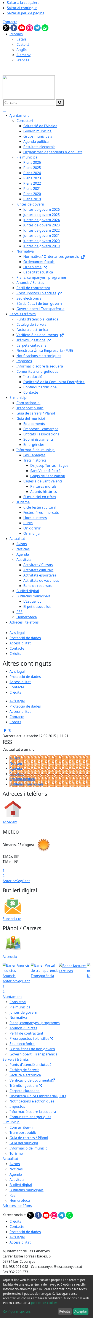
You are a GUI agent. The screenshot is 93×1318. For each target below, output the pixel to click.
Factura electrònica (25, 1075)
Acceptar (80, 1311)
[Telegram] (38, 27)
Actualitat (10, 1158)
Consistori (18, 1001)
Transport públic (23, 1132)
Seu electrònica (22, 1043)
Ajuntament (12, 996)
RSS (13, 1195)
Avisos (15, 758)
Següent (23, 880)
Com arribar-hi (22, 1127)
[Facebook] (14, 27)
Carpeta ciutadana (25, 1090)
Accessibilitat (20, 643)
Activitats (17, 773)
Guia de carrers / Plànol (29, 1137)
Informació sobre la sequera (33, 1111)
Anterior (9, 880)
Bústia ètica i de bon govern (32, 1049)
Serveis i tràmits (16, 1059)
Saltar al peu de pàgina (25, 13)
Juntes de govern (23, 1012)
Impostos (17, 1106)
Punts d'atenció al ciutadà (30, 1064)
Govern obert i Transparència (34, 1054)
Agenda (16, 768)
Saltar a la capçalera (23, 2)
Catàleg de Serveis (24, 1069)
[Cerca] (60, 102)
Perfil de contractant (26, 1033)
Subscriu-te (12, 918)
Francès (22, 60)
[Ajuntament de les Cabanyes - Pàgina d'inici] (29, 86)
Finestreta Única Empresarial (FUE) (38, 1096)
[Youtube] (22, 27)
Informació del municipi (29, 1148)
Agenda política (22, 779)
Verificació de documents (30, 1080)
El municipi (11, 1122)
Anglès (21, 49)
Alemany (23, 54)
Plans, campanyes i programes (35, 1022)
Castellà (22, 44)
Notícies (16, 763)
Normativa (18, 1017)
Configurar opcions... (18, 1311)
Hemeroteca (20, 1200)
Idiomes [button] (16, 34)
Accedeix (10, 822)
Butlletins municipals (26, 784)
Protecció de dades (25, 637)
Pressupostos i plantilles (29, 1038)
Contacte (10, 21)
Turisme (16, 1153)
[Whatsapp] (45, 27)
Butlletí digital (21, 1184)
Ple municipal (20, 1007)
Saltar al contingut (22, 7)
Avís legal (17, 632)
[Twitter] (6, 27)
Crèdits (15, 653)
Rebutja (65, 1311)
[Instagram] (30, 27)
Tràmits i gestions (24, 1085)
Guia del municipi (24, 1143)
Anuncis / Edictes (23, 1028)
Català (21, 39)
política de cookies (44, 1303)
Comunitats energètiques (30, 1116)
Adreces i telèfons (17, 1205)
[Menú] (5, 110)
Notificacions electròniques (32, 1101)
